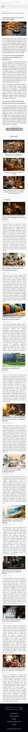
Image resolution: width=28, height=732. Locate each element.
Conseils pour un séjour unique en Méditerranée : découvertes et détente (14, 520)
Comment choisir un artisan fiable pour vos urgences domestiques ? (14, 669)
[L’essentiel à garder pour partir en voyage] (13, 164)
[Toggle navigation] (3, 7)
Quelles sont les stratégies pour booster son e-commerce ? (14, 154)
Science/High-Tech (14, 722)
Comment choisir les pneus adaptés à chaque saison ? (11, 318)
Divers (7, 11)
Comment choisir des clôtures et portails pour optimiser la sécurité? (13, 368)
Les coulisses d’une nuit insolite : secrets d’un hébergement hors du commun (14, 217)
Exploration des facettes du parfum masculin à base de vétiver (11, 571)
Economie (14, 713)
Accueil (2, 11)
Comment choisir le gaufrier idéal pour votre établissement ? (13, 620)
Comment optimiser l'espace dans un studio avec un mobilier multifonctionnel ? (14, 470)
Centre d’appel (18, 66)
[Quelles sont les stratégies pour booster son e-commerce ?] (13, 146)
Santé (14, 719)
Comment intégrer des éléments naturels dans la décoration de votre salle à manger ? (13, 268)
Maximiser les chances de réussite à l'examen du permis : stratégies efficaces (14, 419)
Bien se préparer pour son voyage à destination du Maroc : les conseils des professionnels (14, 192)
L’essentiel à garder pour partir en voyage (13, 173)
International (14, 716)
